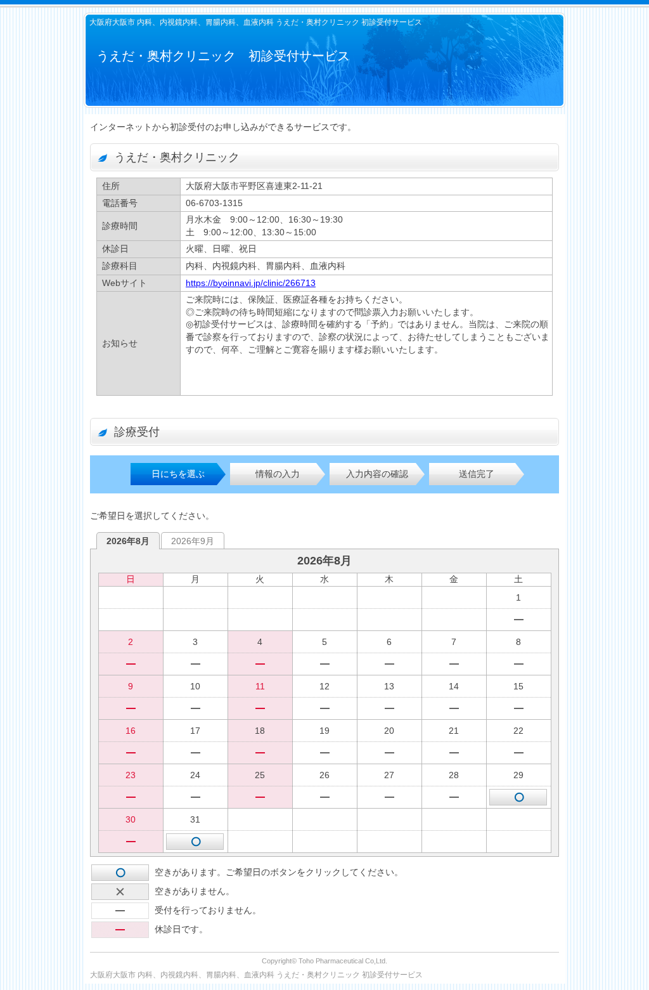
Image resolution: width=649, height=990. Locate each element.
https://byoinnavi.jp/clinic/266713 (251, 283)
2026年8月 (128, 541)
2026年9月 (192, 541)
